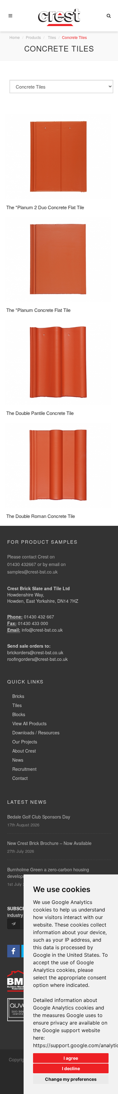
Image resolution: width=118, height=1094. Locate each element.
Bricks (18, 696)
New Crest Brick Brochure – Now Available (49, 843)
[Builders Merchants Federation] (22, 980)
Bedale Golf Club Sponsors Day (38, 817)
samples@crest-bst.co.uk (32, 572)
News (17, 760)
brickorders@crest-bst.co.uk (35, 652)
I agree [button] (71, 1058)
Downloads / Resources (35, 732)
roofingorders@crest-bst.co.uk (37, 659)
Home (14, 37)
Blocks (18, 714)
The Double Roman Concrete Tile (40, 516)
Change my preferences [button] (71, 1079)
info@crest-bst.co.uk (42, 630)
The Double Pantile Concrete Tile (40, 413)
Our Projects (24, 741)
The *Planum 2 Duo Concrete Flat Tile (45, 207)
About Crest (24, 751)
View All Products (29, 723)
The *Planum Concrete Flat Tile (38, 310)
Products (33, 37)
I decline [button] (71, 1068)
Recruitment (24, 769)
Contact (20, 778)
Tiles (52, 37)
